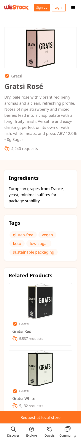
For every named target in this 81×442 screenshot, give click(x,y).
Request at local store (40, 417)
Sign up (42, 7)
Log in (58, 7)
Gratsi (16, 76)
